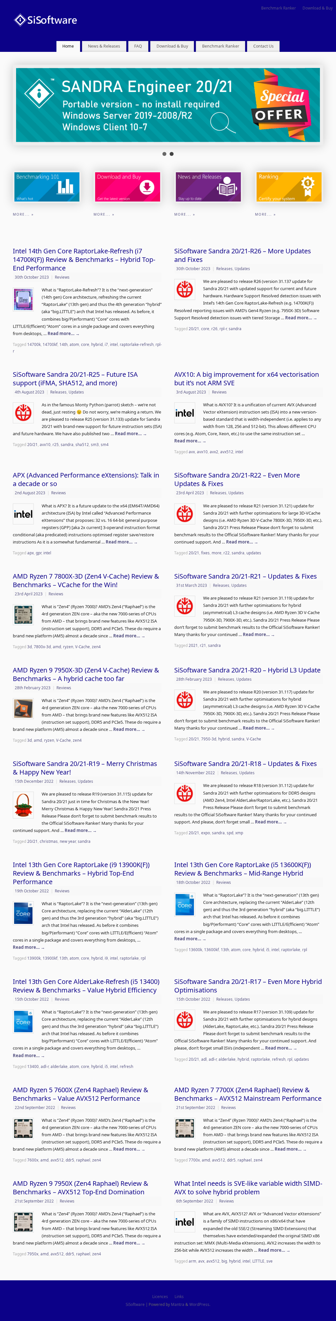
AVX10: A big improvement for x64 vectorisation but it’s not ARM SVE (246, 378)
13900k (34, 958)
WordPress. (199, 1304)
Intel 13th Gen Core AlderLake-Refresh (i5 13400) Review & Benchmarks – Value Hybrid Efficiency (86, 985)
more (216, 552)
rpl (143, 958)
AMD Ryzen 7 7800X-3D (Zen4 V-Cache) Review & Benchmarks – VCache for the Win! (86, 580)
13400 (33, 1066)
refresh (126, 1066)
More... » (23, 214)
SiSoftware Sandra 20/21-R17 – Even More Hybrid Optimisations (248, 985)
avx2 (214, 451)
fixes (205, 552)
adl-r (45, 1066)
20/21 (194, 328)
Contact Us (263, 46)
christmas (49, 841)
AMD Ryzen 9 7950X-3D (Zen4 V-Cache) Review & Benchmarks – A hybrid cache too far (86, 674)
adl (204, 1059)
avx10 (45, 444)
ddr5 (70, 1159)
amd (57, 646)
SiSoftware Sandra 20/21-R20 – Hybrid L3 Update (247, 670)
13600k (195, 949)
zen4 (96, 646)
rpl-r (223, 328)
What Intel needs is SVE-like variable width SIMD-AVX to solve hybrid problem (248, 1187)
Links (179, 1296)
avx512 (226, 451)
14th (63, 344)
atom (74, 344)
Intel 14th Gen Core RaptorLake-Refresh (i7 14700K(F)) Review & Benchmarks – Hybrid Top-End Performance (84, 259)
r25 (55, 444)
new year (68, 841)
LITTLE (258, 1261)
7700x (194, 1159)
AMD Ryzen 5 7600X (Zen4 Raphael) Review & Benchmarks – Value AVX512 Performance (80, 1094)
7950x (32, 1253)
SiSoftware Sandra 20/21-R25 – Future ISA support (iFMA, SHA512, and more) (75, 378)
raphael (83, 1159)
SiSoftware (135, 1304)
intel (114, 344)
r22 (226, 552)
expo (205, 832)
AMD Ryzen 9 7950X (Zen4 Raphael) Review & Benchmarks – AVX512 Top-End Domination (80, 1187)
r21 (203, 645)
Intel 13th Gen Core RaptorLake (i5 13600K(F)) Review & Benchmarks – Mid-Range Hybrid (242, 869)
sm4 (105, 444)
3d (29, 646)
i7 (106, 344)
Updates (242, 268)
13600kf (211, 949)
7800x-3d (42, 646)
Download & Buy (318, 8)
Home (68, 46)
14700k (34, 344)
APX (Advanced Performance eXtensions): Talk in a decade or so (86, 479)
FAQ (138, 46)
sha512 (82, 444)
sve (269, 1261)
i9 (106, 958)
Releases (224, 268)
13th (63, 958)
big (224, 1261)
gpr (38, 552)
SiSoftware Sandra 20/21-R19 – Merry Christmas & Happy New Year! (85, 768)
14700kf (50, 344)
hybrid (97, 344)
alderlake (59, 1066)
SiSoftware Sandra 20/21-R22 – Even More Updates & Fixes (237, 479)
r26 (214, 328)
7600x (32, 1159)
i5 (267, 949)
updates (253, 552)
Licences (160, 1296)
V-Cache (82, 646)
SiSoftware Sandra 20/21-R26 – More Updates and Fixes (242, 255)
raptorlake (129, 958)
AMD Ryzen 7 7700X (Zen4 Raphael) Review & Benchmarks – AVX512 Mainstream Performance (248, 1094)
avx (192, 451)
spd (230, 832)
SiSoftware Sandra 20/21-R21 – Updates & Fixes (245, 576)
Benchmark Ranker (278, 8)
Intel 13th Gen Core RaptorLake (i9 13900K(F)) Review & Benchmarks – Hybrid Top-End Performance (81, 873)
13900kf (50, 958)
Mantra (177, 1304)
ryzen (68, 646)
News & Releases (104, 46)
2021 (193, 645)
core (85, 344)
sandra (235, 328)
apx (30, 552)
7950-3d (208, 738)
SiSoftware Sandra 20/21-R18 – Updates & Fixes (245, 763)
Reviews (62, 277)
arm (192, 1261)
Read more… (64, 333)
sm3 (95, 444)
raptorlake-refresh (137, 344)
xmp (239, 832)
